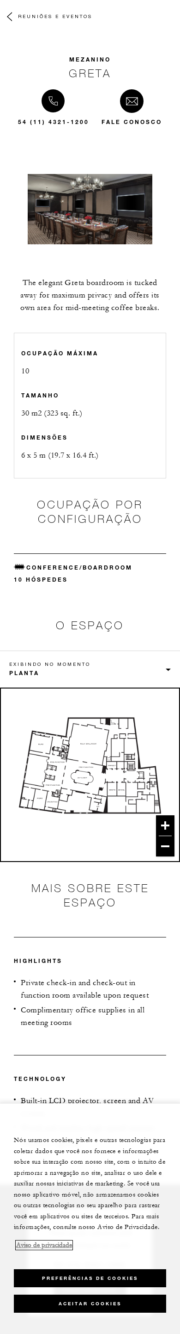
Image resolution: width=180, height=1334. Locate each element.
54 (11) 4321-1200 (53, 121)
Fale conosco (132, 121)
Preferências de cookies (90, 1278)
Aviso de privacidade (44, 1245)
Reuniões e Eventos (55, 16)
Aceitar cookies (90, 1304)
